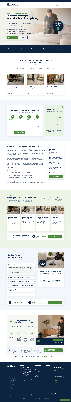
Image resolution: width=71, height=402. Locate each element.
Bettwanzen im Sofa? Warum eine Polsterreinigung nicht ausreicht (13, 219)
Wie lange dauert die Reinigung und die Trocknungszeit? (21, 285)
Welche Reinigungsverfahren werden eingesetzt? (20, 281)
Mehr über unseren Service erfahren (47, 356)
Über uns (39, 4)
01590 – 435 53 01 (13, 183)
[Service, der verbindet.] (56, 381)
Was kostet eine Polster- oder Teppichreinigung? (20, 277)
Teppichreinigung (32, 87)
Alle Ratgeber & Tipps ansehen (35, 242)
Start (26, 4)
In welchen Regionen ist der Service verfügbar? (19, 294)
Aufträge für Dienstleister (37, 376)
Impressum (48, 367)
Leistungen (30, 4)
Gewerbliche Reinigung (53, 87)
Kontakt (44, 4)
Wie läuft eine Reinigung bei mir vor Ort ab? (19, 264)
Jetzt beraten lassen (57, 339)
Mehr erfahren (10, 93)
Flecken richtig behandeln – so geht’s (57, 218)
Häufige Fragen (37, 373)
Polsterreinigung (12, 87)
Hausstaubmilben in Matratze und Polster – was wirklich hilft (27, 219)
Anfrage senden (23, 37)
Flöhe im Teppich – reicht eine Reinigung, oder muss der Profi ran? (43, 219)
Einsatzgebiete (37, 371)
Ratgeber (35, 4)
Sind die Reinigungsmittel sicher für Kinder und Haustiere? (19, 290)
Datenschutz (48, 369)
